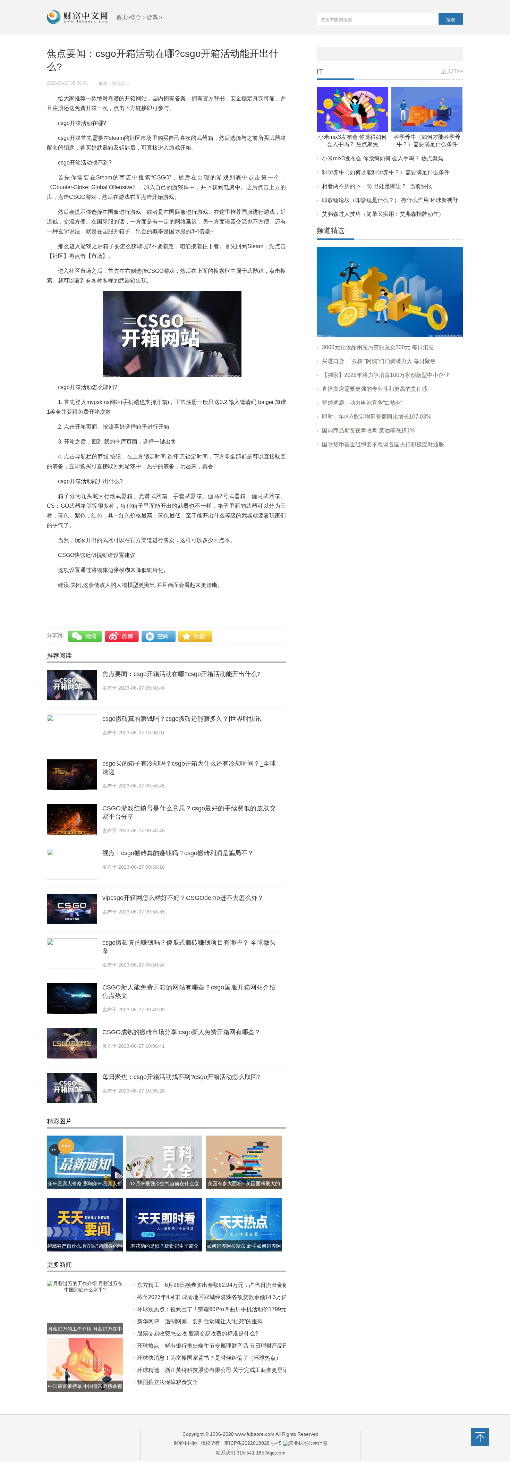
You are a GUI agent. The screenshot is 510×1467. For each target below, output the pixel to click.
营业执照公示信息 (308, 1443)
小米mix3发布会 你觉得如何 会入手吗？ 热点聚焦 (382, 158)
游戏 (152, 17)
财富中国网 (185, 1443)
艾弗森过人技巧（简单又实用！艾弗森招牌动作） (383, 214)
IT (320, 71)
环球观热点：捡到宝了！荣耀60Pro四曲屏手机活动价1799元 (212, 1309)
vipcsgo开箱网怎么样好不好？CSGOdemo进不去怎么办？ (183, 897)
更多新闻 (59, 1264)
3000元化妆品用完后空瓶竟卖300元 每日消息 (378, 347)
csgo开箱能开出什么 (142, 600)
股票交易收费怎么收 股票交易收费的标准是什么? (197, 1334)
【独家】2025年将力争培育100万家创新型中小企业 (385, 375)
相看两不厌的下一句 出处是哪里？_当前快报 (377, 186)
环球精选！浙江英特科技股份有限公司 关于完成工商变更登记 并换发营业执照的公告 (241, 1370)
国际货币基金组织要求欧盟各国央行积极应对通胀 (383, 444)
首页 (121, 17)
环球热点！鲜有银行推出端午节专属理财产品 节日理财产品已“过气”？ (222, 1346)
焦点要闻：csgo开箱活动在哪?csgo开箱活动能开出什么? (181, 674)
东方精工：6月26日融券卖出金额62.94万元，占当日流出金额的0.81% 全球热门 (235, 1285)
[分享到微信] (85, 636)
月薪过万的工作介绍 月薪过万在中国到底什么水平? (85, 1334)
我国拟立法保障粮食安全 (167, 1382)
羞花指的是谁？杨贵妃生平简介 (164, 1246)
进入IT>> (452, 71)
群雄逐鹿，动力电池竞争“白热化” (362, 403)
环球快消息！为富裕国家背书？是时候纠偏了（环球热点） (209, 1358)
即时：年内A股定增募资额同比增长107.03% (376, 417)
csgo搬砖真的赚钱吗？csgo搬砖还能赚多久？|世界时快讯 (182, 718)
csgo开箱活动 (99, 600)
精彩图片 (59, 1121)
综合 (135, 17)
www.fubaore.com (254, 1434)
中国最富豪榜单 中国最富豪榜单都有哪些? (85, 1391)
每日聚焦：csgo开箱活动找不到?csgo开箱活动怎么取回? (181, 1076)
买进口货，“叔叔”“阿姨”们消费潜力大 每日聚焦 (379, 361)
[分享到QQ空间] (158, 636)
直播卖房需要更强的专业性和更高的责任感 (374, 389)
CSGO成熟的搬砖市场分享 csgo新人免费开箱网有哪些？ (181, 1032)
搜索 (450, 19)
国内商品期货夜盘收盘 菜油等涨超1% (368, 430)
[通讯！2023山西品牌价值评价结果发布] (390, 291)
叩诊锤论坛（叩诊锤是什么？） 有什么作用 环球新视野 (390, 200)
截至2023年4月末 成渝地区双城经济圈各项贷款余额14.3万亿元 (214, 1297)
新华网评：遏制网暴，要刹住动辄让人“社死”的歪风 (200, 1321)
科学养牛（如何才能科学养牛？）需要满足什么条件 (386, 172)
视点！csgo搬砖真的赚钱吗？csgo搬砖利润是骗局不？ (178, 853)
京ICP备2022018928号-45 (253, 1443)
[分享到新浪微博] (122, 636)
